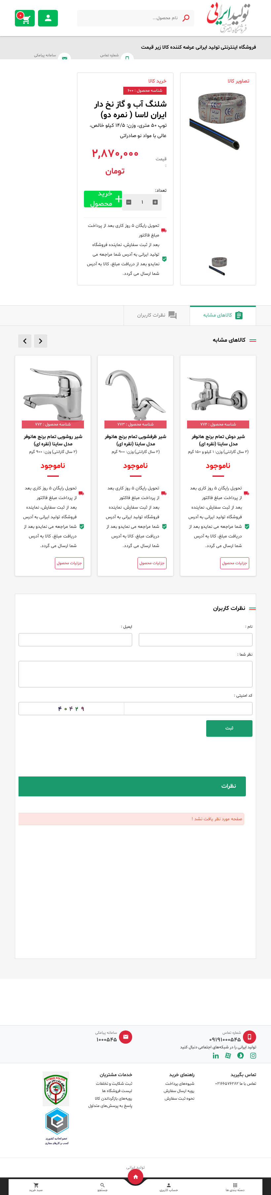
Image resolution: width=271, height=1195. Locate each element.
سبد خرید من (20, 16)
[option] (218, 123)
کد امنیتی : (243, 696)
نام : (248, 627)
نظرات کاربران (151, 315)
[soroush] (240, 1055)
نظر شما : (244, 655)
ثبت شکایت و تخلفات (114, 1084)
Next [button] (40, 341)
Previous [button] (24, 341)
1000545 (107, 1040)
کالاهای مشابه (217, 315)
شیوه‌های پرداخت (179, 1084)
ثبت (229, 728)
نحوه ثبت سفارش (179, 1099)
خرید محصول (101, 199)
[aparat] (228, 1055)
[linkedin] (216, 1055)
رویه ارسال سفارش (179, 1091)
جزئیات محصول (234, 563)
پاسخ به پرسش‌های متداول (110, 1106)
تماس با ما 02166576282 (235, 1084)
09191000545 (225, 1040)
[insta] (253, 1055)
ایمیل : (126, 627)
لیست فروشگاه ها (117, 1091)
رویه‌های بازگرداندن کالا (113, 1099)
